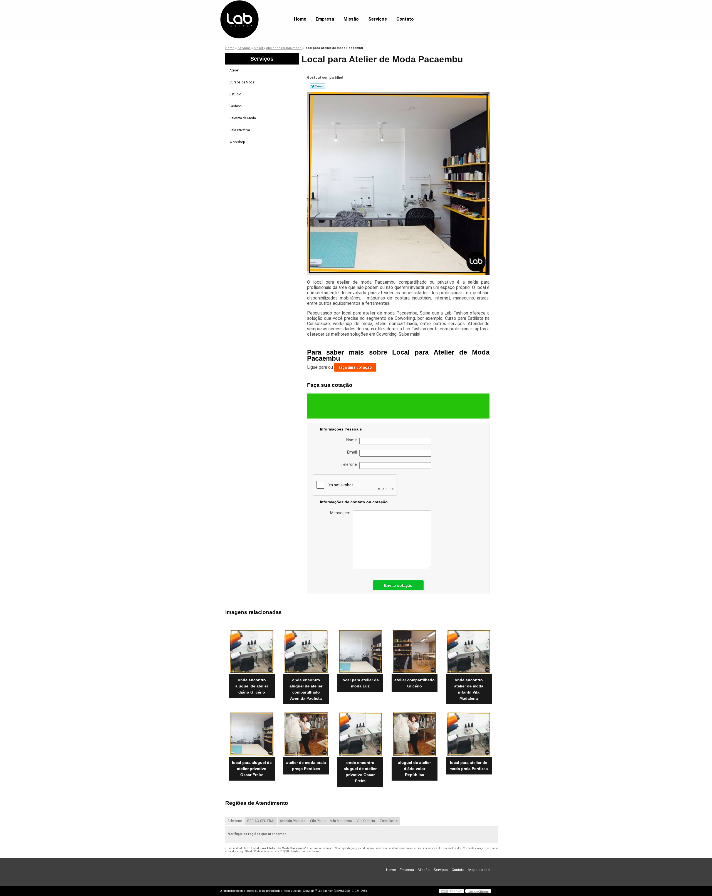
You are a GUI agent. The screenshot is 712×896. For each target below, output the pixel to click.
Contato (405, 19)
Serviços (377, 19)
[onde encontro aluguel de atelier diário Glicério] (252, 651)
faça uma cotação (355, 367)
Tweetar (317, 86)
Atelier (234, 70)
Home (300, 19)
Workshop (237, 142)
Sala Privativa (239, 130)
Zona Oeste (388, 821)
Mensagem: (341, 513)
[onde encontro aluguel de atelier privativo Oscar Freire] (360, 734)
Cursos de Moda (241, 82)
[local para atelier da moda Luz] (360, 651)
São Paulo (317, 821)
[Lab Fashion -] (252, 11)
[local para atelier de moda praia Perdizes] (469, 734)
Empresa (325, 19)
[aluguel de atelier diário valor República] (414, 734)
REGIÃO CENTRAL (261, 821)
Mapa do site (479, 870)
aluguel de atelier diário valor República (414, 768)
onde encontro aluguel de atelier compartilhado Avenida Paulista (306, 689)
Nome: (352, 440)
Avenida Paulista (292, 821)
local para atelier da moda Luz (360, 683)
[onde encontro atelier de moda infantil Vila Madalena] (469, 651)
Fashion (235, 106)
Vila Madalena (341, 821)
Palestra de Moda (242, 118)
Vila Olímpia (366, 821)
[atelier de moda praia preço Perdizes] (306, 734)
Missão (351, 19)
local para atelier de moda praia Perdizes (468, 765)
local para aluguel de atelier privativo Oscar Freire (252, 768)
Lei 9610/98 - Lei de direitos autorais (296, 851)
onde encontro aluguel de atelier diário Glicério (251, 686)
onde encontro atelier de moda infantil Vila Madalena (468, 689)
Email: (353, 452)
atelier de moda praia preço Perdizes (306, 765)
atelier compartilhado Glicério (414, 683)
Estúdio (235, 94)
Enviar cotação (398, 585)
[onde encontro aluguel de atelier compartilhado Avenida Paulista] (306, 651)
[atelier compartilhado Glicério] (414, 651)
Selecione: (235, 821)
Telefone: (350, 464)
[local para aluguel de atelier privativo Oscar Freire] (252, 734)
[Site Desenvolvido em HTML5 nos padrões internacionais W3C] (451, 891)
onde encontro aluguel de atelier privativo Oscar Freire (360, 771)
